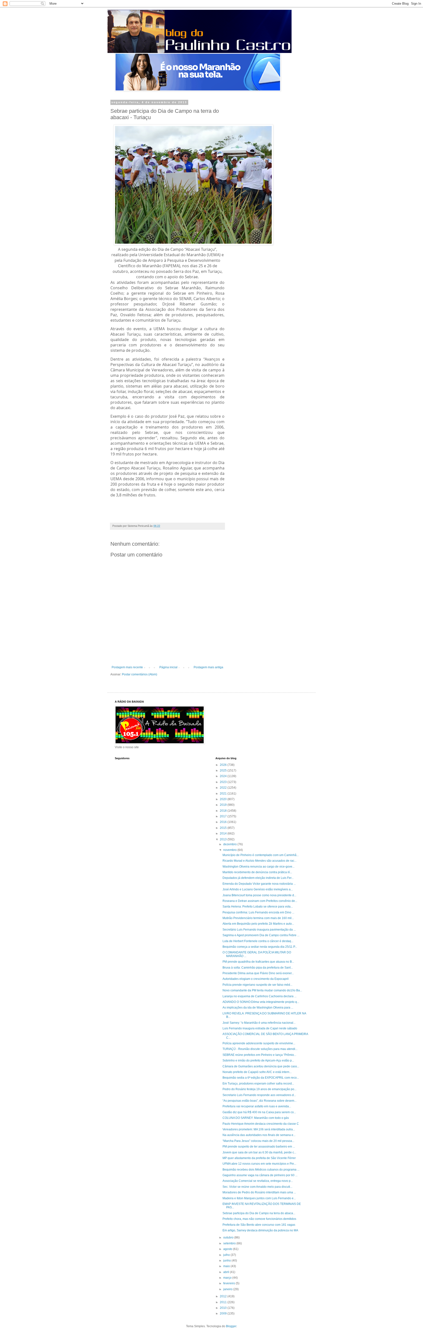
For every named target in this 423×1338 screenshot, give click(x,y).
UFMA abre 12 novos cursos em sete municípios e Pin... (259, 1163)
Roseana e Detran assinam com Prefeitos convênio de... (260, 901)
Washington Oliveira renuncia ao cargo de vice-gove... (258, 866)
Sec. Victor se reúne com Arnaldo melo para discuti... (257, 1186)
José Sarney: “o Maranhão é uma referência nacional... (259, 1022)
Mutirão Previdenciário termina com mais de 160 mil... (258, 918)
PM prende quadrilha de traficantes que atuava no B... (258, 961)
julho (227, 1255)
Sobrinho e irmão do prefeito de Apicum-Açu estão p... (258, 1060)
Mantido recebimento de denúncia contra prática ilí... (257, 872)
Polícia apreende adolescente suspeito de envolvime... (259, 1043)
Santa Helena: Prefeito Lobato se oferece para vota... (258, 906)
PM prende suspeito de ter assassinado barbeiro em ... (259, 1146)
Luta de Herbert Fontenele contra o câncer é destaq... (258, 941)
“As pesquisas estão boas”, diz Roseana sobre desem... (259, 1100)
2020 (223, 799)
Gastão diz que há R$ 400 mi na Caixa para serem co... (259, 1112)
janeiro (228, 1289)
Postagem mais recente (127, 667)
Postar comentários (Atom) (139, 674)
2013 (223, 839)
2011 (223, 1302)
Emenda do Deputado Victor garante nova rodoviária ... (259, 883)
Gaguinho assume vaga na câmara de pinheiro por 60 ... (260, 1175)
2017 (223, 816)
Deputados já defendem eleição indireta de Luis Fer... (258, 878)
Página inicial (168, 667)
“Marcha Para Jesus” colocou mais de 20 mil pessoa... (258, 1141)
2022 (223, 787)
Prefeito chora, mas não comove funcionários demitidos (259, 1219)
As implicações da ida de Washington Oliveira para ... (258, 1007)
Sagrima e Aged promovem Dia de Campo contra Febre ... (261, 935)
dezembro (230, 844)
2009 (223, 1313)
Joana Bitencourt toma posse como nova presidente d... (259, 895)
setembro (229, 1243)
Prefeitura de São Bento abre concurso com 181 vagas (259, 1224)
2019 (223, 805)
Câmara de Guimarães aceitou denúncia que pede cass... (261, 1066)
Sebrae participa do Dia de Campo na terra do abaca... (259, 1213)
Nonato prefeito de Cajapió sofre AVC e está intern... (257, 1072)
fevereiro (229, 1283)
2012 (223, 1296)
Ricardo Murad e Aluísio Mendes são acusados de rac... (259, 860)
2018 (223, 810)
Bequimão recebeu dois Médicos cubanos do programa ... (261, 1169)
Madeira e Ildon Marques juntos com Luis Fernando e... (259, 1198)
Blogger (231, 1326)
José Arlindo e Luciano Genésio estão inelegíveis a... (258, 889)
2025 (223, 770)
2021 (223, 793)
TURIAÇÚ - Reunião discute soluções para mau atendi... (260, 1049)
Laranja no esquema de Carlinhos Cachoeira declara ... (259, 996)
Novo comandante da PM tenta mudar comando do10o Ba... (262, 990)
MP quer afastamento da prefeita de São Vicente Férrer (259, 1158)
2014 (223, 833)
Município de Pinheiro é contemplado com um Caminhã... (261, 855)
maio (227, 1266)
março (227, 1277)
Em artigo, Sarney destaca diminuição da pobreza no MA (260, 1230)
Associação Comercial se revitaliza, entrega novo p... (258, 1181)
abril (226, 1272)
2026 (223, 765)
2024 (223, 776)
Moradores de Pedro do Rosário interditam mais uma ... (259, 1192)
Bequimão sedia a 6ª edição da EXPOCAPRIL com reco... (261, 1077)
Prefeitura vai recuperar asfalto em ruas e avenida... (257, 1106)
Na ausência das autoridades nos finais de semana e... (259, 1135)
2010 (223, 1308)
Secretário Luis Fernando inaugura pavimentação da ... (259, 929)
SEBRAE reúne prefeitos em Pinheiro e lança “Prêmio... (259, 1055)
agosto (228, 1249)
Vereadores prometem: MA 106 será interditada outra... (259, 1129)
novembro (230, 850)
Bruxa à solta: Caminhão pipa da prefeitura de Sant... (258, 967)
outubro (228, 1237)
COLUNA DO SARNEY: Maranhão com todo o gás (256, 1118)
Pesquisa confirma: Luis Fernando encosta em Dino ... (258, 912)
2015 (223, 828)
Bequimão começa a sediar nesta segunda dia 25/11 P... (260, 946)
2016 (223, 822)
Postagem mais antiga (208, 667)
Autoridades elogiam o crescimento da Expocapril (256, 979)
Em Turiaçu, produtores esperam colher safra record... (258, 1083)
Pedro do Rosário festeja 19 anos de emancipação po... (259, 1089)
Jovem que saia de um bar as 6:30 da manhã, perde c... (259, 1152)
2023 (223, 782)
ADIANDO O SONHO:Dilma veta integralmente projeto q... (261, 1002)
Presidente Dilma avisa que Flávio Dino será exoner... (258, 973)
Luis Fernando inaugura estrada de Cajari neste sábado (260, 1028)
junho (227, 1260)
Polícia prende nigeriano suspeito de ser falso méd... (257, 984)
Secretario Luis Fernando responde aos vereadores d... (259, 1095)
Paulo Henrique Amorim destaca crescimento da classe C (261, 1123)
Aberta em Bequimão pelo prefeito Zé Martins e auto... (258, 923)
